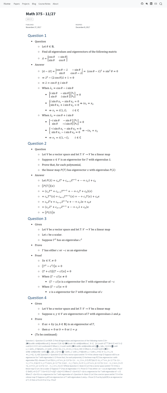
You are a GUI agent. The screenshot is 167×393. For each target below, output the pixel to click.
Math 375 (29, 19)
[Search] (160, 4)
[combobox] (160, 4)
